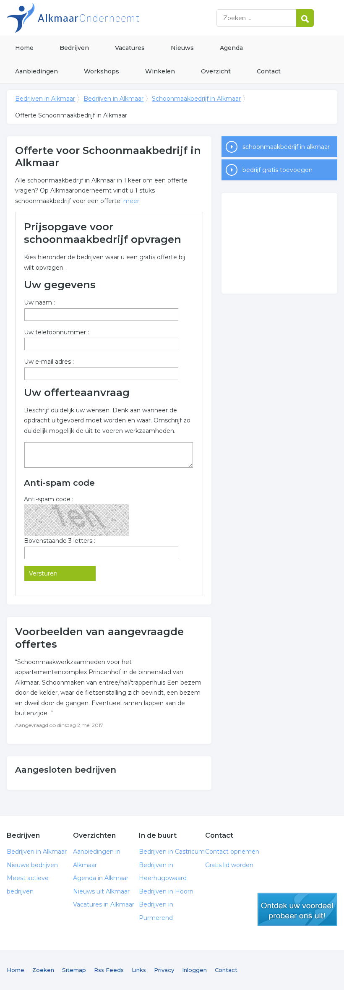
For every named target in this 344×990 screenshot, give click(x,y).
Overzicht (216, 71)
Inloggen (194, 970)
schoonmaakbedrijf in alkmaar (286, 147)
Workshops (101, 71)
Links (139, 970)
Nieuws (182, 48)
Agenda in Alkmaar (100, 878)
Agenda (231, 48)
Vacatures (130, 48)
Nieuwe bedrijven (32, 865)
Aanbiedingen (36, 71)
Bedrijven (74, 48)
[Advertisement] (279, 243)
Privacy (164, 970)
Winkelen (160, 71)
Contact (269, 71)
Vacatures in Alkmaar (103, 904)
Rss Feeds (109, 970)
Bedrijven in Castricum (172, 851)
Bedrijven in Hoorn (166, 891)
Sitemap (74, 970)
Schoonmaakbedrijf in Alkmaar (196, 98)
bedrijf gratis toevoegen (277, 170)
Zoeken (43, 970)
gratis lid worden (297, 909)
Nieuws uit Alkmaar (101, 891)
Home (24, 48)
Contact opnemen (232, 851)
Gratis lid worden (229, 865)
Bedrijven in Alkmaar (111, 18)
